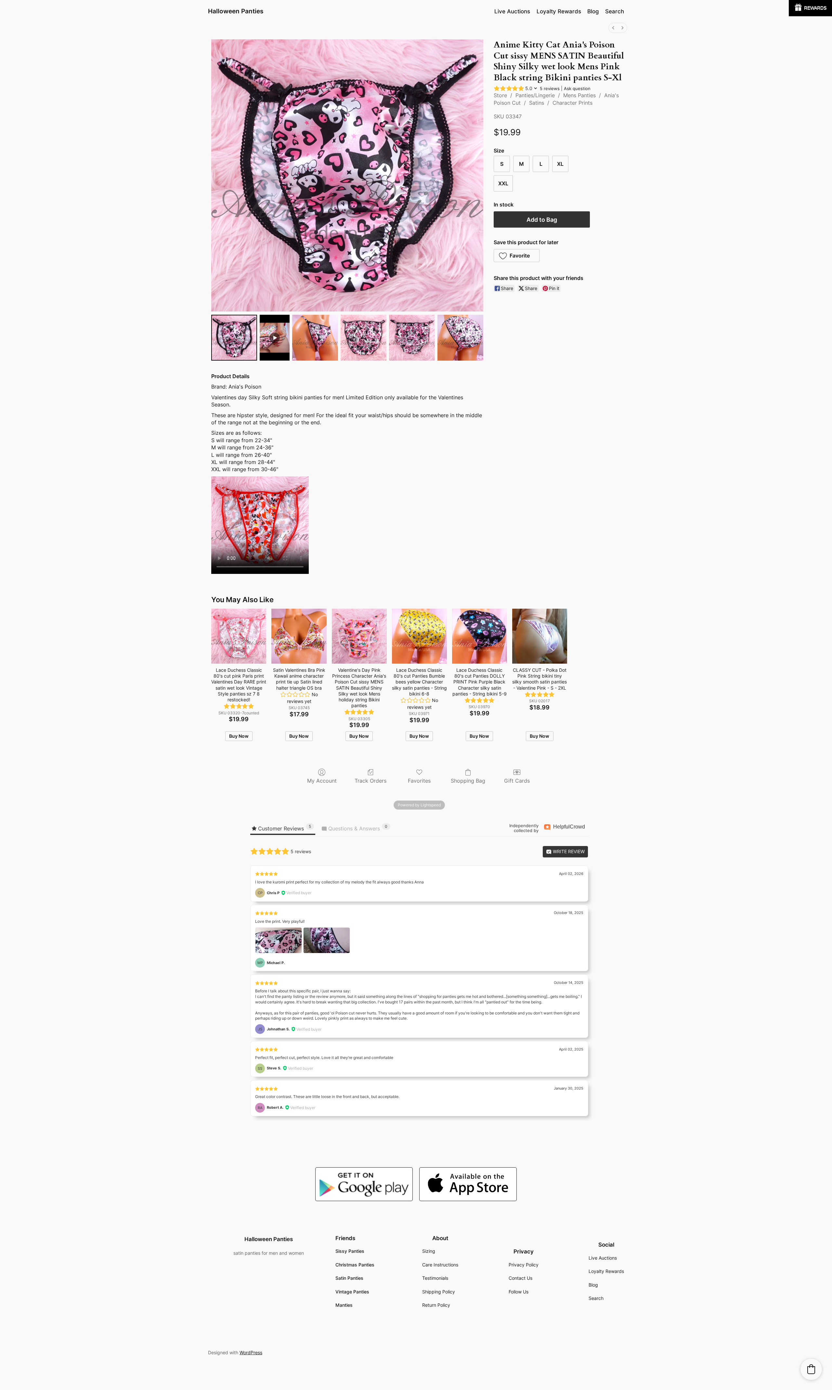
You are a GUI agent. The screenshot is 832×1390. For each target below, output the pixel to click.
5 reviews (550, 88)
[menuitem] (613, 28)
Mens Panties (579, 95)
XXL (503, 183)
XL (560, 164)
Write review (568, 851)
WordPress (251, 1352)
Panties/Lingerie (535, 95)
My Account (322, 780)
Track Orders (370, 780)
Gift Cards (517, 780)
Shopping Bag (468, 780)
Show (810, 8)
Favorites (419, 780)
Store (500, 95)
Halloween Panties (235, 11)
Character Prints (572, 102)
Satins (536, 102)
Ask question (577, 88)
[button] (517, 255)
